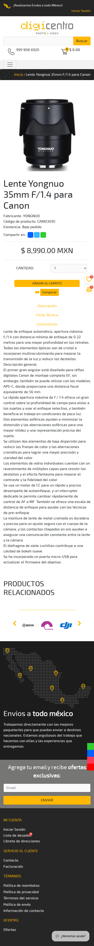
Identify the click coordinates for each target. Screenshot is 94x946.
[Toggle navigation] (10, 64)
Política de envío (17, 904)
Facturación (13, 866)
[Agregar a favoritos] (37, 291)
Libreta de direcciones (21, 841)
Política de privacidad (21, 892)
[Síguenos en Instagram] (90, 760)
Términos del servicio (20, 898)
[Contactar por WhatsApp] (90, 746)
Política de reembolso (21, 885)
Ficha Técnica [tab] (47, 315)
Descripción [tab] (47, 306)
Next (78, 623)
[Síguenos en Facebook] (90, 753)
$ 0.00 (74, 50)
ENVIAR (47, 800)
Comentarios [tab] (47, 324)
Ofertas (9, 929)
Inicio (18, 74)
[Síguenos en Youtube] (90, 767)
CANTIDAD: (25, 268)
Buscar (82, 41)
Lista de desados (17, 835)
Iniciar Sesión (81, 11)
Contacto (10, 860)
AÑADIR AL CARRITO (47, 283)
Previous (15, 623)
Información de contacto (23, 910)
